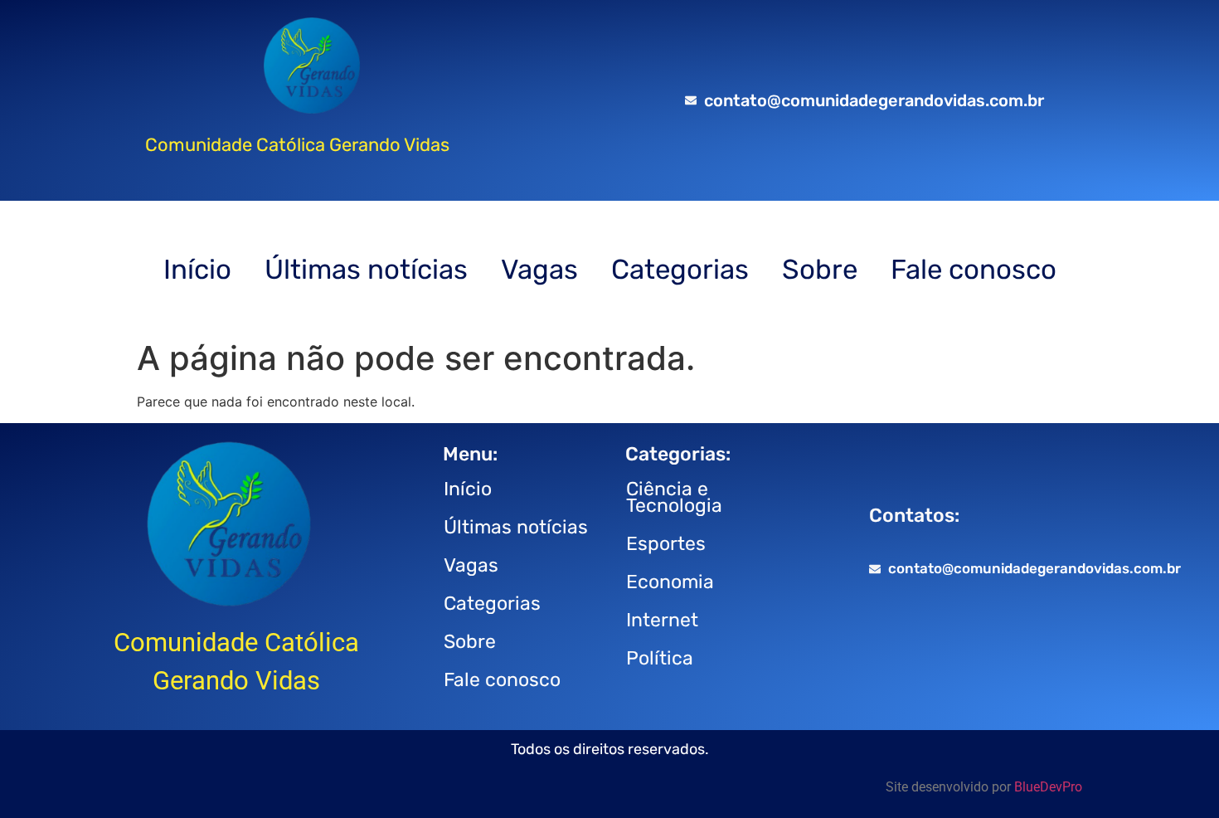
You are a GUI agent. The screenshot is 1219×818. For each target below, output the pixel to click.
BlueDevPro (1048, 787)
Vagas (539, 269)
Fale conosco (973, 269)
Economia (670, 581)
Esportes (666, 543)
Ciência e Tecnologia (674, 497)
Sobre (819, 269)
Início (197, 269)
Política (659, 657)
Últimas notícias (366, 269)
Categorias (680, 269)
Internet (662, 619)
